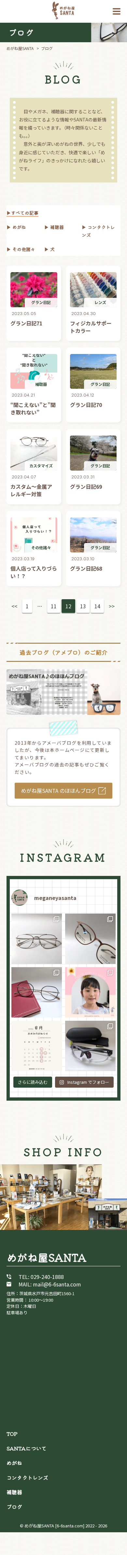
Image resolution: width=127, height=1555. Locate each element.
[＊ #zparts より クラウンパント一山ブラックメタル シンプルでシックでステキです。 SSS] (36, 992)
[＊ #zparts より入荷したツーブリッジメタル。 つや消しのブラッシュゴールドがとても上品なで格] (36, 939)
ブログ (14, 1507)
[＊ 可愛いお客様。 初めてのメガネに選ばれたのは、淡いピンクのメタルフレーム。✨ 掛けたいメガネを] (90, 992)
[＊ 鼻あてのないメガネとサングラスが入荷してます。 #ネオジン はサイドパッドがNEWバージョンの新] (90, 939)
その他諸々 (23, 249)
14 (97, 606)
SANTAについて (27, 1448)
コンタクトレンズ (27, 1477)
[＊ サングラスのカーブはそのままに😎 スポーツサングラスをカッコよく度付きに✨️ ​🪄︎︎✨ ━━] (90, 1046)
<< (14, 606)
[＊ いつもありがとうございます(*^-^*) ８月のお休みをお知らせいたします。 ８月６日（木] (36, 1046)
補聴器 (56, 227)
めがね (18, 227)
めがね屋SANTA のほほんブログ (58, 790)
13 (83, 606)
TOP (12, 1433)
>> (112, 606)
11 (54, 606)
